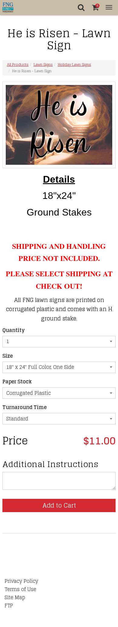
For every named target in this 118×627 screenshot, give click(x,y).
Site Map (15, 597)
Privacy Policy (21, 581)
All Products (17, 64)
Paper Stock (17, 382)
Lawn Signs (43, 64)
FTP (9, 605)
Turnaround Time (24, 407)
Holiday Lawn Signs (74, 64)
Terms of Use (20, 589)
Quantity (13, 330)
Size (7, 356)
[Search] (81, 7)
